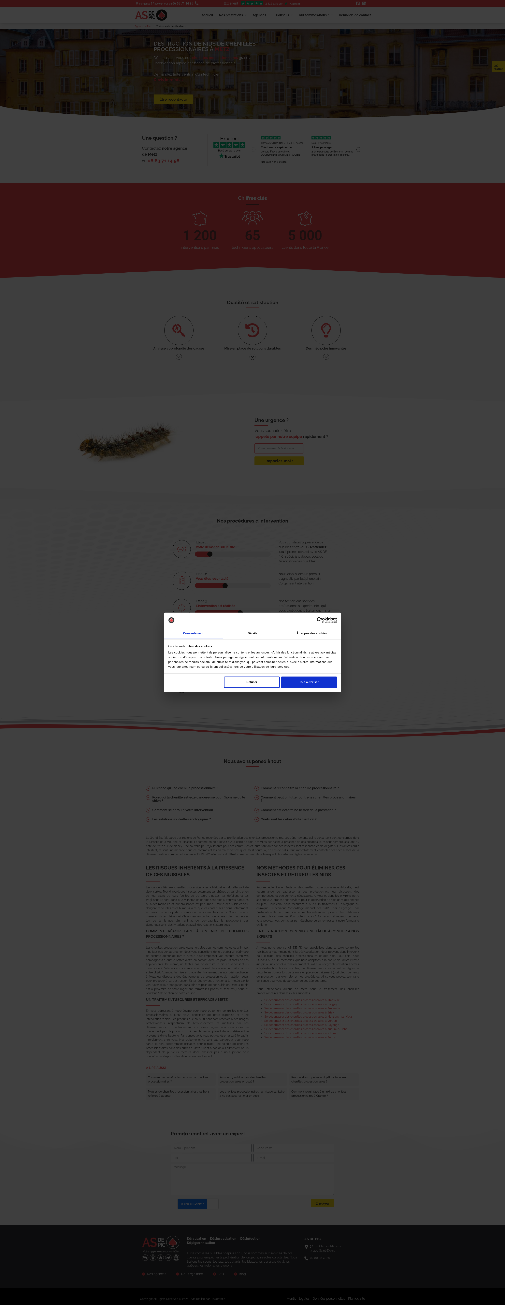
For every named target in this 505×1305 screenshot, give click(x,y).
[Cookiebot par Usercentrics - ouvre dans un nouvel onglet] (319, 620)
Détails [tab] (252, 633)
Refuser (251, 682)
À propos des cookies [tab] (311, 633)
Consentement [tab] (193, 633)
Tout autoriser (309, 682)
